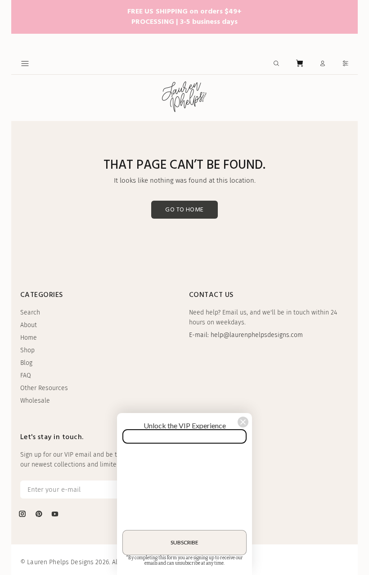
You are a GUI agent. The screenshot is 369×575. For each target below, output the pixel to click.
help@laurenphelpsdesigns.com (257, 335)
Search (30, 312)
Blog (26, 363)
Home (28, 337)
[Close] (243, 422)
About (28, 325)
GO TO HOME (184, 210)
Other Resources (44, 388)
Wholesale (35, 400)
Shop (27, 350)
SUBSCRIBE (184, 542)
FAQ (25, 375)
